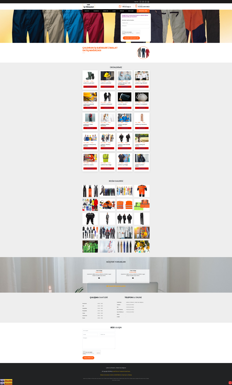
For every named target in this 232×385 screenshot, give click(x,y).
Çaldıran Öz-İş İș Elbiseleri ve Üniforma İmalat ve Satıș (91, 378)
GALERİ (114, 10)
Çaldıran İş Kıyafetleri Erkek (137, 378)
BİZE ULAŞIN (130, 10)
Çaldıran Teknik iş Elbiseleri (128, 378)
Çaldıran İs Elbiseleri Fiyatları (120, 378)
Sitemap (130, 375)
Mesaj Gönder (87, 357)
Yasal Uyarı (124, 375)
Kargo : (92, 81)
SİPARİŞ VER (90, 86)
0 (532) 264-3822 (144, 7)
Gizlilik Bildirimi (117, 375)
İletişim (102, 375)
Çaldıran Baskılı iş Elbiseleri (116, 380)
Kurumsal (107, 375)
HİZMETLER (105, 10)
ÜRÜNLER (122, 10)
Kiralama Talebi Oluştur (131, 38)
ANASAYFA (87, 10)
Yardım (111, 375)
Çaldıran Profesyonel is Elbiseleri (111, 378)
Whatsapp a (126, 7)
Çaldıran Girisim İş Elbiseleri (103, 378)
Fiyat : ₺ (86, 81)
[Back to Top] (230, 383)
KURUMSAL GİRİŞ (143, 11)
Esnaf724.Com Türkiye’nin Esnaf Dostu (121, 371)
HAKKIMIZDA (96, 10)
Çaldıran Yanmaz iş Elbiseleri (145, 378)
